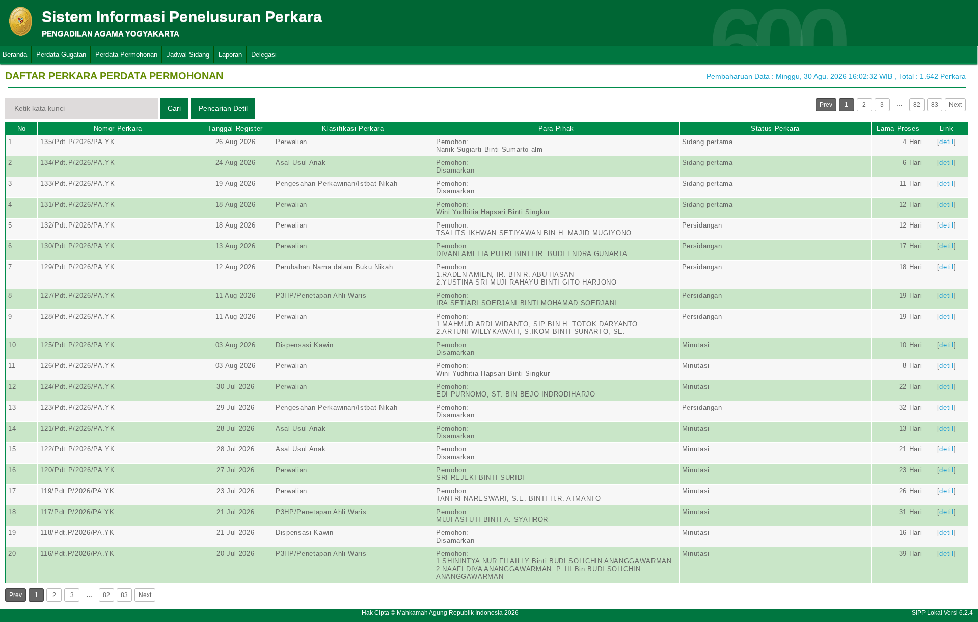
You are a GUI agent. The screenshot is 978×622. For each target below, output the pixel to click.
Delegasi (264, 55)
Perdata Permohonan (126, 55)
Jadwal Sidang (188, 55)
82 (916, 104)
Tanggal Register (235, 128)
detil (946, 142)
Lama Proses (898, 128)
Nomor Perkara (118, 128)
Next (955, 104)
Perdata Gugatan (61, 55)
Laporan (230, 55)
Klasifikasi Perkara (353, 128)
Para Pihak (556, 128)
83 (934, 104)
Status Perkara (775, 128)
